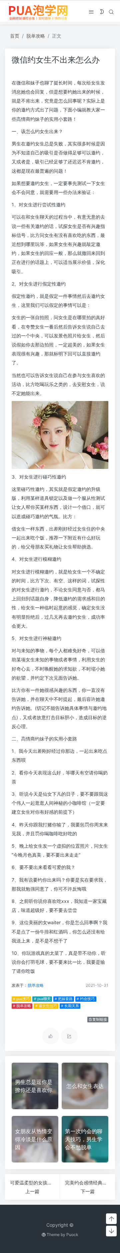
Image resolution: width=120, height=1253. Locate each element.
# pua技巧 (21, 999)
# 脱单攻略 (22, 1006)
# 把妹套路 (64, 999)
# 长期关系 (70, 1006)
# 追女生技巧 (46, 1006)
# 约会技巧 (86, 999)
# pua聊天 (42, 999)
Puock (72, 1234)
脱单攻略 (35, 36)
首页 (14, 36)
